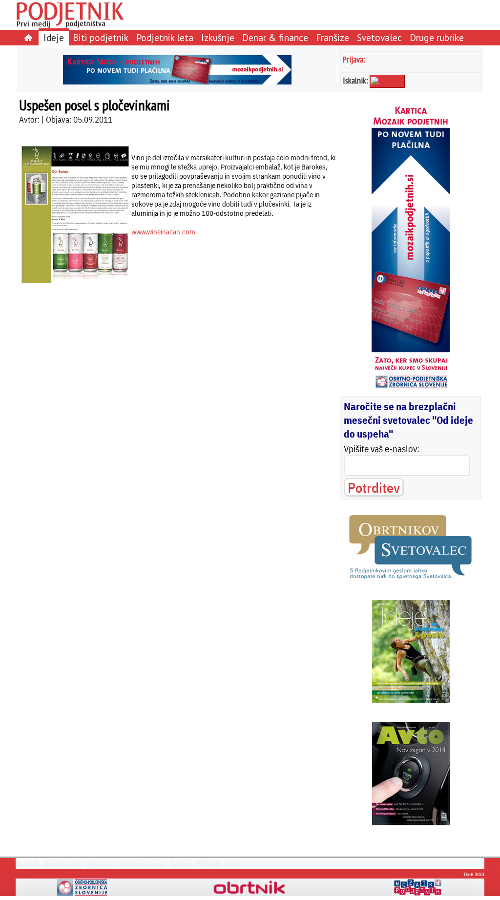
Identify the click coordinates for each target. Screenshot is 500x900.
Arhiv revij (99, 863)
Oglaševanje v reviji (141, 863)
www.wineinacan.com (163, 231)
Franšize (332, 37)
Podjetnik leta (164, 37)
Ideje (53, 37)
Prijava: (354, 59)
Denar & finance (275, 37)
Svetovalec (379, 37)
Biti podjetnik (100, 37)
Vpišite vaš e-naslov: (381, 449)
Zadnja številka (62, 863)
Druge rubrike (437, 37)
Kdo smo (181, 863)
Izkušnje (217, 37)
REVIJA (27, 863)
